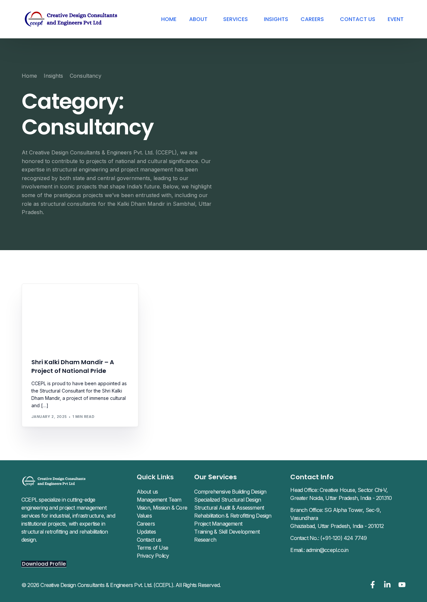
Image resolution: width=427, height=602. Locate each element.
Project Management (218, 523)
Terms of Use (152, 547)
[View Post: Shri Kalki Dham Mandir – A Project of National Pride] (80, 317)
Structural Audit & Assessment (229, 507)
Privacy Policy (153, 555)
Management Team (159, 499)
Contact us (149, 539)
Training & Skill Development (227, 531)
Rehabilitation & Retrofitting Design (232, 515)
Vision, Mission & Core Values (162, 511)
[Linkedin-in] (387, 584)
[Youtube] (402, 584)
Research (205, 539)
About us (147, 491)
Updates (146, 531)
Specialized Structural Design (227, 499)
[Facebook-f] (372, 584)
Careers (146, 523)
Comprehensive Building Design (230, 491)
